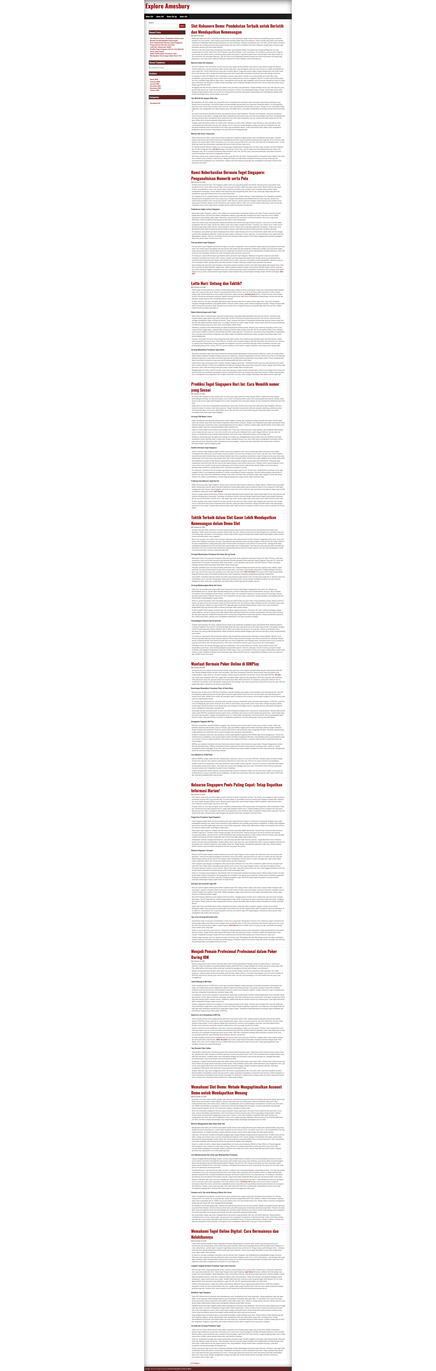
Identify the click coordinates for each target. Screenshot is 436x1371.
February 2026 (155, 82)
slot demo (215, 149)
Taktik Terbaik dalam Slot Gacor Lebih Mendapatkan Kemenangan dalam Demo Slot (233, 520)
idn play (278, 675)
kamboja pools (250, 294)
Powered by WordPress (174, 1369)
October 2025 (154, 90)
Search (151, 23)
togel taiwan (249, 1272)
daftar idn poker (221, 1039)
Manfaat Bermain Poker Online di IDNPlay (225, 664)
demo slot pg (172, 16)
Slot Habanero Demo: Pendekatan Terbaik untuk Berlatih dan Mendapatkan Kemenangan (237, 29)
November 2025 (155, 88)
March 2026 (154, 79)
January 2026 (154, 84)
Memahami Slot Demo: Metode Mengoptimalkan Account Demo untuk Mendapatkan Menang (236, 1090)
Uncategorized (155, 103)
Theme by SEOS (186, 1369)
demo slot (149, 16)
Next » (197, 1363)
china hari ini (233, 925)
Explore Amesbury (167, 5)
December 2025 (155, 86)
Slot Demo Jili (245, 1182)
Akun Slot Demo (250, 572)
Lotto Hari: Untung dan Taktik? (216, 283)
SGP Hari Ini (218, 491)
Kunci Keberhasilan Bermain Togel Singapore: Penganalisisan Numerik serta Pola (228, 175)
